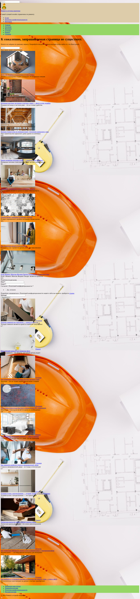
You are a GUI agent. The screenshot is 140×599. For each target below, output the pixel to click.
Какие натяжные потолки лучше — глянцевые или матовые (22, 160)
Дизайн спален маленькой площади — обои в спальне (20, 436)
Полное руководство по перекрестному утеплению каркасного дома (25, 132)
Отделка (8, 30)
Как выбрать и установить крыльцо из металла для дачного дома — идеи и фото (29, 579)
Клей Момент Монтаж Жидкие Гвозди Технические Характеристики (25, 274)
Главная (7, 25)
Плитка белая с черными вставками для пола (16, 217)
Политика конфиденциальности (16, 20)
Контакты (8, 21)
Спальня (8, 34)
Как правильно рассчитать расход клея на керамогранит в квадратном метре (27, 550)
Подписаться (6, 297)
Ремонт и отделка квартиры (10, 11)
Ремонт (7, 32)
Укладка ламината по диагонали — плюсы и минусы (19, 322)
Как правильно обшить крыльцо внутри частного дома (20, 379)
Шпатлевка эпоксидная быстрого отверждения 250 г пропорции (23, 408)
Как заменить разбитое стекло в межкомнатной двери (19, 465)
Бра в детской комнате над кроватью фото (15, 351)
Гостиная (8, 27)
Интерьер (8, 29)
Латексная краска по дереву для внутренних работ (18, 522)
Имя (3, 282)
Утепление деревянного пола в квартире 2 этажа (18, 189)
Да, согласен (11, 290)
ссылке (71, 293)
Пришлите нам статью (13, 586)
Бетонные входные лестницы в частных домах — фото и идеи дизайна (25, 103)
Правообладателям (11, 588)
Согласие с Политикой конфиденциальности (17, 286)
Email (3, 284)
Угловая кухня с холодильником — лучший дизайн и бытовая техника (25, 493)
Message (3, 295)
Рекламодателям (10, 592)
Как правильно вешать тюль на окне (13, 246)
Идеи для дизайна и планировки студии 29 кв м (17, 75)
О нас (7, 18)
